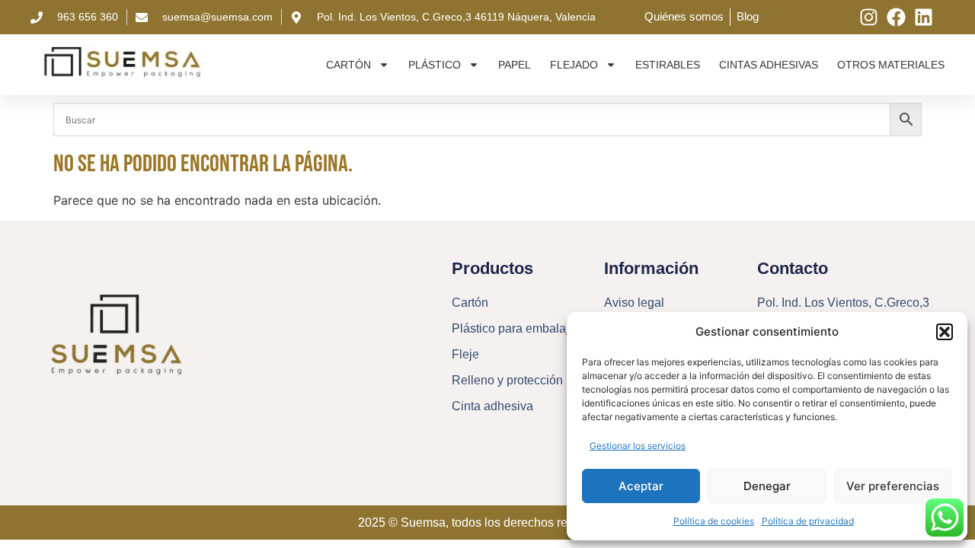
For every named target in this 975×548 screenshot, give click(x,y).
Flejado (574, 65)
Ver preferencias (892, 486)
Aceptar (641, 486)
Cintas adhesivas (768, 65)
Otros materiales (891, 65)
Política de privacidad (808, 521)
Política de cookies (713, 521)
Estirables (667, 65)
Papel (514, 65)
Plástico (434, 65)
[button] (944, 331)
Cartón (348, 65)
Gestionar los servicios (638, 445)
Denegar (767, 486)
